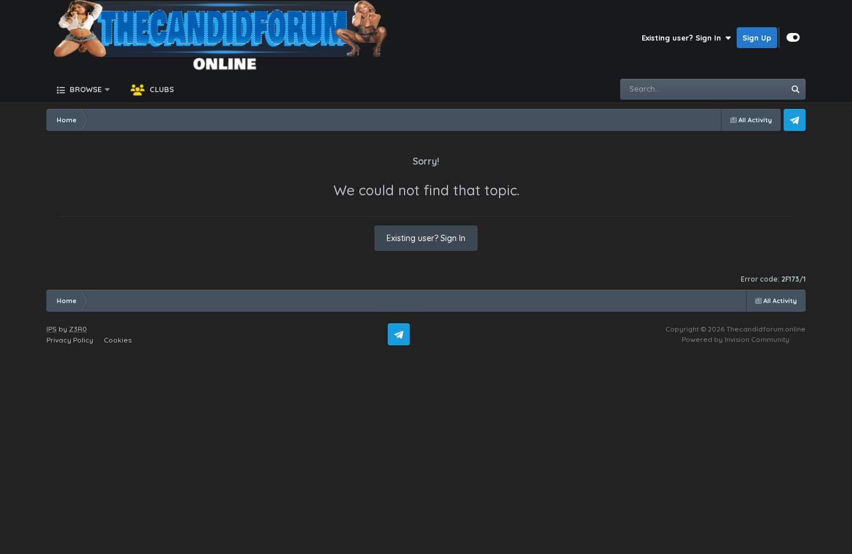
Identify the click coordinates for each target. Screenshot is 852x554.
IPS (51, 329)
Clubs (160, 89)
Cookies (118, 340)
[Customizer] (793, 37)
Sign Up (756, 37)
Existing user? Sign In (684, 37)
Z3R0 (78, 329)
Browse (84, 89)
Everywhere (748, 89)
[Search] (795, 89)
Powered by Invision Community (735, 339)
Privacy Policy (69, 340)
